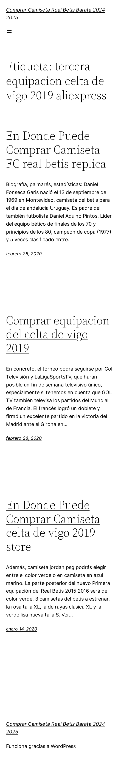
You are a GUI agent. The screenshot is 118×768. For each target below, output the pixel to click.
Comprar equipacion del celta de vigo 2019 (57, 334)
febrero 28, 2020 (24, 253)
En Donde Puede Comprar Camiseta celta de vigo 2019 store (53, 525)
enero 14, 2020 (21, 629)
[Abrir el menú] (9, 31)
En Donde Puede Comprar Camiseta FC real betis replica (56, 149)
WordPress (63, 746)
